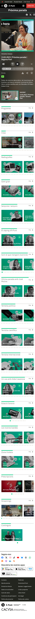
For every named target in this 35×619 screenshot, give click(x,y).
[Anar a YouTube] (18, 557)
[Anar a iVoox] (2, 561)
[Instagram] (34, 15)
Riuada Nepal (18, 1)
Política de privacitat (7, 599)
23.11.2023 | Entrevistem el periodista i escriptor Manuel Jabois (11, 512)
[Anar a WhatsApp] (30, 557)
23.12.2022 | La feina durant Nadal (11, 145)
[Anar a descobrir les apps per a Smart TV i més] (9, 574)
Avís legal (21, 596)
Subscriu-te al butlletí (7, 589)
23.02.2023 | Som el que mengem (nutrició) (10, 267)
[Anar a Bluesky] (22, 557)
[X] (30, 15)
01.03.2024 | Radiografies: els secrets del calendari (11, 169)
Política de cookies (23, 599)
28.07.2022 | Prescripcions (10, 490)
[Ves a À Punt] (9, 5)
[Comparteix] (27, 73)
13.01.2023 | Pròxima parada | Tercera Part (26, 96)
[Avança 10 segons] (22, 64)
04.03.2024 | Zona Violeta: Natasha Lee (10, 464)
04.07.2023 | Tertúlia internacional (8, 367)
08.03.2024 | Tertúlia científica (11, 343)
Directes (30, 6)
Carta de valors (5, 592)
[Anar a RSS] (14, 561)
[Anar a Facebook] (2, 557)
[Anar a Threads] (26, 557)
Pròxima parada (17, 10)
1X (31, 64)
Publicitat (21, 580)
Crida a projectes (23, 589)
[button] (1, 125)
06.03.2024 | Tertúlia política (11, 319)
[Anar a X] (6, 557)
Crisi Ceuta (27, 1)
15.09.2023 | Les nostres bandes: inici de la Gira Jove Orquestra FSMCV (11, 439)
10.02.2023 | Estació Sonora (11, 416)
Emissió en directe (6, 586)
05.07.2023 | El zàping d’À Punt (12, 243)
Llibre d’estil (21, 592)
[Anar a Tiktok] (14, 557)
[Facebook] (27, 15)
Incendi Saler (8, 1)
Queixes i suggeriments (24, 586)
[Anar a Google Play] (7, 569)
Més (30, 108)
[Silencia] (3, 64)
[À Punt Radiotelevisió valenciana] (10, 604)
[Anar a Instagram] (10, 557)
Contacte (4, 580)
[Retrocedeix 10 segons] (13, 64)
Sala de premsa (5, 583)
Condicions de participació (8, 596)
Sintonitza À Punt (23, 583)
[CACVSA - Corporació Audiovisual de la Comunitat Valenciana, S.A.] (14, 609)
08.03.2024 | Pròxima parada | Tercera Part (11, 120)
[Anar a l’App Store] (20, 569)
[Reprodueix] (17, 64)
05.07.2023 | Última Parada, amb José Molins (11, 293)
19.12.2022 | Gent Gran (9, 195)
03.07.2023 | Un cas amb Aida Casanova (11, 391)
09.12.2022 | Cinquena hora (11, 538)
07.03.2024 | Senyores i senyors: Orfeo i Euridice (12, 218)
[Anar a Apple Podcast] (6, 561)
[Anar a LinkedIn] (10, 561)
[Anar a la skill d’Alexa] (30, 569)
